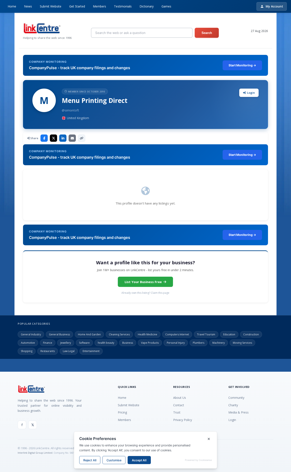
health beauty (106, 343)
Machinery (218, 343)
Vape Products (150, 343)
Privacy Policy (182, 420)
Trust (176, 412)
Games (166, 6)
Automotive (28, 343)
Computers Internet (177, 334)
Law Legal (69, 351)
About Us (179, 398)
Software (84, 343)
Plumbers (198, 343)
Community (236, 398)
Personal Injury (176, 343)
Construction (251, 334)
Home (12, 6)
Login (251, 93)
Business (127, 343)
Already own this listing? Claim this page (145, 293)
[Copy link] (81, 138)
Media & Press (238, 412)
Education (229, 334)
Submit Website (50, 6)
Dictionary (147, 6)
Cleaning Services (119, 334)
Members (99, 6)
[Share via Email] (72, 138)
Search (207, 33)
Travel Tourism (206, 334)
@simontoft (70, 110)
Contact (178, 405)
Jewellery (65, 343)
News (28, 6)
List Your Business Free (143, 282)
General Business (59, 334)
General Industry (31, 334)
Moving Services (242, 343)
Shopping (26, 351)
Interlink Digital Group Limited (35, 452)
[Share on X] (53, 138)
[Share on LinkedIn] (62, 138)
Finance (47, 343)
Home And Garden (89, 334)
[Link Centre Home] (47, 28)
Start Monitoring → (242, 65)
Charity (233, 405)
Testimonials (123, 6)
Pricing (122, 412)
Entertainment (91, 351)
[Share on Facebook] (44, 138)
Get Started (77, 6)
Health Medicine (147, 334)
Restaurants (47, 351)
